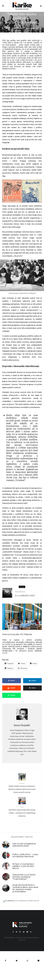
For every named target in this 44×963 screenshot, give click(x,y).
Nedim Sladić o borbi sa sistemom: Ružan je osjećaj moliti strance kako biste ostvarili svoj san (22, 788)
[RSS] (30, 932)
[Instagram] (20, 932)
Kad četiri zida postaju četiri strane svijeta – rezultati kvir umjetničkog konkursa (22, 811)
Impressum (22, 940)
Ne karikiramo (30, 28)
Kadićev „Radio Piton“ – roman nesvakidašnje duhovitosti (25, 855)
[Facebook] (13, 932)
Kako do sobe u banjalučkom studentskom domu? (24, 844)
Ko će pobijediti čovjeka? (25, 595)
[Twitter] (16, 932)
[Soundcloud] (23, 932)
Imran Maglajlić (17, 28)
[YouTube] (27, 932)
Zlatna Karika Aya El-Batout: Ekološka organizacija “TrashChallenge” (24, 877)
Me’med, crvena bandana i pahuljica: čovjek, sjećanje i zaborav (23, 866)
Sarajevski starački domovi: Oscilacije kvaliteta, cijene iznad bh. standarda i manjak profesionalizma (25, 888)
